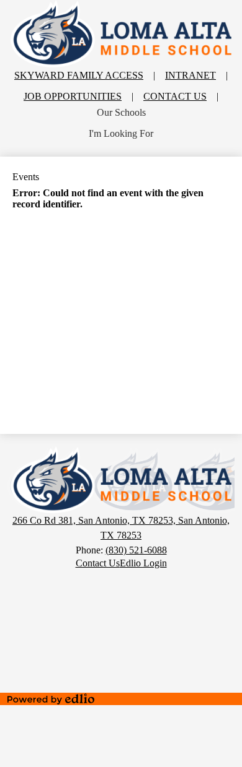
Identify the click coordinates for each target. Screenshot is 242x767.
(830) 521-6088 (136, 550)
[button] (121, 112)
